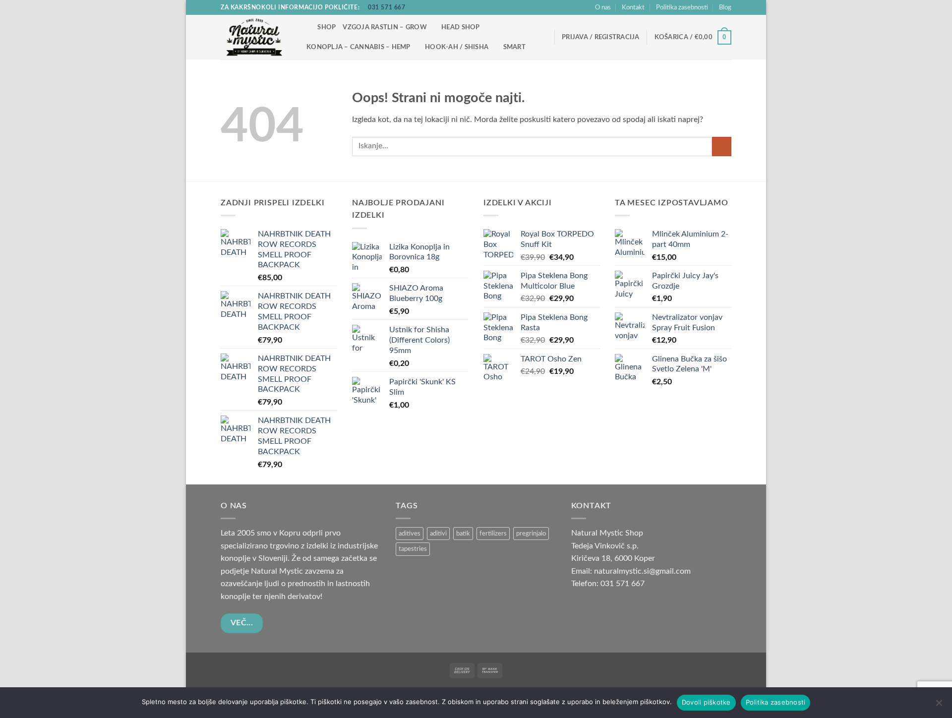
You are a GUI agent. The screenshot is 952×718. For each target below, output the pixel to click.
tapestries (413, 549)
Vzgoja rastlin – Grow (384, 27)
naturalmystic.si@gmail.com (642, 571)
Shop (326, 27)
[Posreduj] (721, 146)
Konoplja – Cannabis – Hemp (358, 47)
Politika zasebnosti (682, 7)
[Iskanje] (306, 27)
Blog (725, 7)
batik (463, 534)
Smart (514, 47)
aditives (409, 534)
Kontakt (633, 7)
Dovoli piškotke (706, 702)
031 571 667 (387, 7)
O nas (603, 7)
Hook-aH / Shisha (456, 47)
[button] (601, 37)
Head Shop (460, 27)
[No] (939, 706)
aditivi (438, 534)
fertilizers (493, 534)
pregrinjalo (531, 534)
